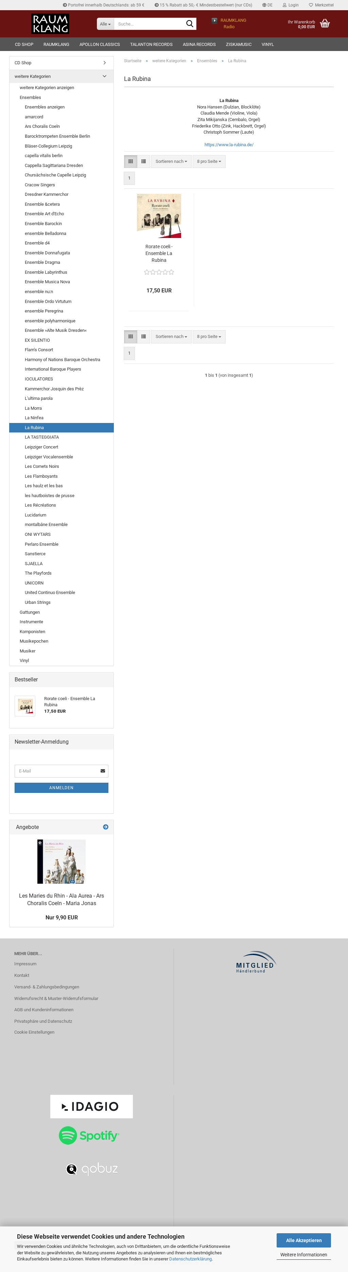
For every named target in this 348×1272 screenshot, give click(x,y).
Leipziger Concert (41, 447)
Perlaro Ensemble (41, 544)
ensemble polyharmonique (50, 320)
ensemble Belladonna (45, 233)
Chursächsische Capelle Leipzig (55, 174)
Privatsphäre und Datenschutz (43, 1021)
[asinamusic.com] (50, 23)
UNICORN (34, 583)
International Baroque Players (53, 369)
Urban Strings (38, 602)
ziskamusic (238, 44)
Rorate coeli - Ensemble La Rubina (159, 253)
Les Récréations (40, 505)
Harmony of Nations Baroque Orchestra (62, 359)
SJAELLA (33, 563)
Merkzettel (323, 5)
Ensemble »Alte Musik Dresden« (56, 330)
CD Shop (24, 44)
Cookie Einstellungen (34, 1032)
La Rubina (34, 427)
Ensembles (30, 97)
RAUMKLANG (56, 44)
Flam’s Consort (39, 349)
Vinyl (24, 660)
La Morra (33, 408)
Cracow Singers (40, 184)
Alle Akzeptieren (304, 1240)
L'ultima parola (39, 398)
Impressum (25, 963)
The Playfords (38, 573)
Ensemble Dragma (42, 262)
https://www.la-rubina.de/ (229, 144)
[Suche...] (190, 24)
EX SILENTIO (37, 340)
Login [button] (292, 5)
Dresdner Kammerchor (46, 194)
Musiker (27, 651)
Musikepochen (34, 641)
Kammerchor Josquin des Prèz (54, 388)
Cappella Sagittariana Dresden (54, 165)
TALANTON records (151, 44)
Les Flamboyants (41, 476)
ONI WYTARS (38, 534)
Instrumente (31, 621)
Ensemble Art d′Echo (44, 213)
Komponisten (32, 631)
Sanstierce (35, 553)
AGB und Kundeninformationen (43, 1009)
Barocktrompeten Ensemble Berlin (57, 136)
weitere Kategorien (33, 76)
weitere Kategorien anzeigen (47, 87)
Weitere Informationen (303, 1254)
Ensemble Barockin (43, 223)
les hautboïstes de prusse (49, 495)
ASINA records (199, 44)
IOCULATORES (39, 378)
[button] (267, 5)
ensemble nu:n (39, 291)
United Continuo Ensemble (50, 592)
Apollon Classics (100, 44)
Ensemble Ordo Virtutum (48, 301)
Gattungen (30, 612)
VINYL (268, 44)
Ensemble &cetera (42, 204)
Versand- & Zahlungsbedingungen (46, 986)
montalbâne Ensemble (46, 524)
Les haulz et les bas (44, 485)
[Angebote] (105, 827)
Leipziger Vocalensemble (49, 456)
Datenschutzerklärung (190, 1258)
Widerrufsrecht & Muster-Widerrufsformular (56, 998)
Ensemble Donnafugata (47, 252)
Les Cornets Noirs (42, 466)
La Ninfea (34, 417)
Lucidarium (35, 515)
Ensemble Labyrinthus (46, 272)
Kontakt (21, 975)
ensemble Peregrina (44, 310)
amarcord (34, 116)
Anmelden (61, 787)
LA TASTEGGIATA (42, 437)
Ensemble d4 (37, 242)
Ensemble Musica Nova (47, 281)
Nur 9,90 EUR (62, 917)
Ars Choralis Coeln (42, 126)
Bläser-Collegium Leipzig (48, 146)
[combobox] (171, 161)
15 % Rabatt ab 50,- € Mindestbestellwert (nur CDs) (205, 5)
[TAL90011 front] (61, 861)
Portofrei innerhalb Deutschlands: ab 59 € (105, 5)
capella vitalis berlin (44, 155)
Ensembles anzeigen (45, 106)
